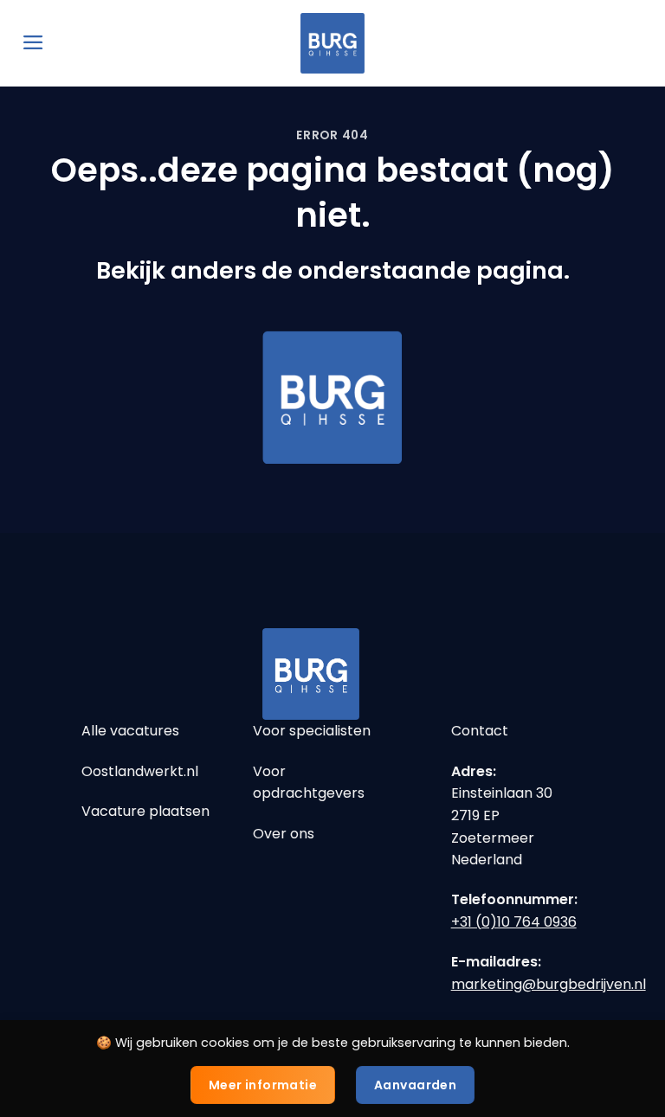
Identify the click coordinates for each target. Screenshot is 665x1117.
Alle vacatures (130, 731)
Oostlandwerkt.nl (139, 771)
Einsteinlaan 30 (501, 793)
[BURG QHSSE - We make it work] (332, 43)
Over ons (283, 834)
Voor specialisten (312, 731)
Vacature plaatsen (145, 811)
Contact (479, 731)
